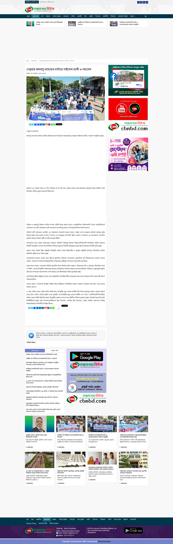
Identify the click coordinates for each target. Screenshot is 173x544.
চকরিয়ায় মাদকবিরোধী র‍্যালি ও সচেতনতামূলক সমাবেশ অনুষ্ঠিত (98, 436)
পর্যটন (73, 16)
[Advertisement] (60, 44)
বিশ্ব (85, 16)
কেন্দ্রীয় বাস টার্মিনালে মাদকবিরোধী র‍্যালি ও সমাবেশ (41, 358)
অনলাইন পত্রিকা (123, 16)
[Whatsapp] (53, 124)
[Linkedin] (42, 124)
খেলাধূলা (65, 16)
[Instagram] (47, 124)
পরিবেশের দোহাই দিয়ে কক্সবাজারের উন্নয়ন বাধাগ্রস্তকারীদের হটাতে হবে (133, 436)
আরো (132, 16)
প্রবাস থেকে (117, 519)
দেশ (42, 16)
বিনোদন (97, 16)
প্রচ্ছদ (28, 16)
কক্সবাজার (35, 16)
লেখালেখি (133, 519)
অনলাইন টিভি (43, 523)
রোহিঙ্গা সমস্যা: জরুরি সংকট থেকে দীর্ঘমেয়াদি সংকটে (41, 354)
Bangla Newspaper (104, 541)
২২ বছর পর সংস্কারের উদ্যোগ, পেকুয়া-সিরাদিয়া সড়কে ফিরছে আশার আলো (38, 472)
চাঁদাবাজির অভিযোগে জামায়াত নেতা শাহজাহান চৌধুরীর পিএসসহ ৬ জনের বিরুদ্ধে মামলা (42, 364)
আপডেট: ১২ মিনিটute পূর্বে (47, 2)
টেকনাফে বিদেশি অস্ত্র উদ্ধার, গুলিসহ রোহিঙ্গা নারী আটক (42, 387)
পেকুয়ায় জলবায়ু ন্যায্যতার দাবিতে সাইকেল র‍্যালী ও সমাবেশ (58, 69)
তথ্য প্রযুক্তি (80, 519)
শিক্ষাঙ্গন (113, 16)
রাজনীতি (105, 16)
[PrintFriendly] (31, 124)
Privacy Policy (31, 523)
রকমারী (79, 16)
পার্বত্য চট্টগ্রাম (57, 16)
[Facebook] (36, 124)
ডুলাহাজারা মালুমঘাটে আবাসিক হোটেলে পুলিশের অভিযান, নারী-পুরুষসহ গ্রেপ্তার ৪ (101, 468)
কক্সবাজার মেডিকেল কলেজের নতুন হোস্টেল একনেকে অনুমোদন (133, 472)
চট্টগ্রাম (48, 16)
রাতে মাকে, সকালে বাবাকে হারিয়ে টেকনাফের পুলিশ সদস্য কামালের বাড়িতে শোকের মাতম (43, 410)
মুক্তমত (125, 519)
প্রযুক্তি (91, 16)
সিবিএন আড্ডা (54, 523)
